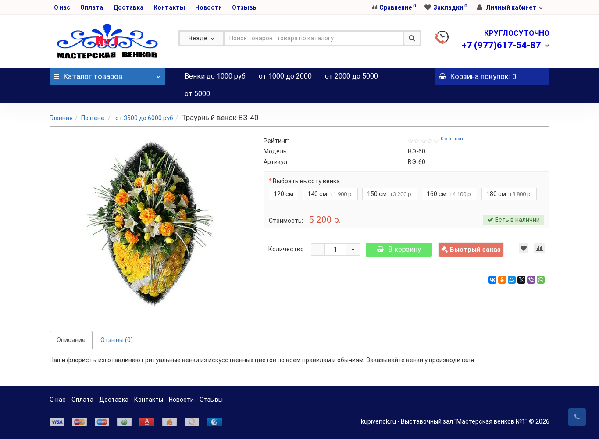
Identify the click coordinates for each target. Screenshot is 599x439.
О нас (62, 7)
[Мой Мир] (512, 280)
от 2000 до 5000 (351, 76)
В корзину (404, 249)
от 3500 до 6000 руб (143, 117)
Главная (61, 117)
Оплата (91, 7)
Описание (71, 339)
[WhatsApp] (541, 280)
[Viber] (531, 280)
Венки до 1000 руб (215, 76)
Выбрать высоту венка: (307, 181)
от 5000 (197, 93)
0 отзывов (452, 139)
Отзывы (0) (116, 339)
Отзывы (245, 7)
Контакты (169, 7)
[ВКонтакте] (492, 280)
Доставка (128, 7)
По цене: (93, 117)
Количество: (286, 249)
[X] (521, 280)
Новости (208, 7)
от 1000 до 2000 (285, 76)
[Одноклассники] (502, 280)
